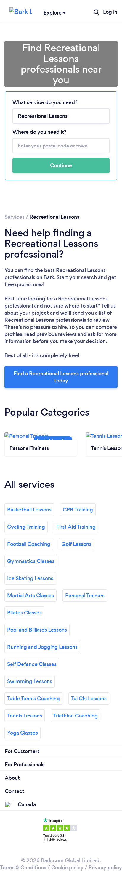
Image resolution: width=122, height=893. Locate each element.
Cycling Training (26, 526)
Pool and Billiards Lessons (37, 629)
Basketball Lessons (29, 509)
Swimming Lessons (29, 681)
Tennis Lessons (24, 715)
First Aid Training (76, 526)
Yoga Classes (22, 732)
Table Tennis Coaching (33, 698)
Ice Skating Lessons (30, 578)
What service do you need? (45, 102)
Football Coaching (28, 544)
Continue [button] (61, 165)
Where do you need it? (39, 132)
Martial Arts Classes (30, 595)
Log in (110, 11)
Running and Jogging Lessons (42, 647)
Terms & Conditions (23, 867)
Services (14, 217)
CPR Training (78, 509)
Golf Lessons (77, 544)
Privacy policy (105, 867)
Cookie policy (67, 867)
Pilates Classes (24, 612)
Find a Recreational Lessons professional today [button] (61, 377)
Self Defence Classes (32, 664)
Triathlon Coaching (75, 715)
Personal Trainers (85, 595)
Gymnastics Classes (30, 561)
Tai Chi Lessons (89, 698)
